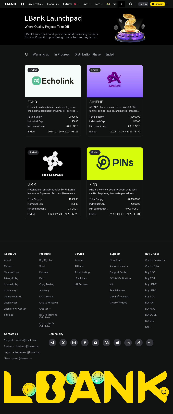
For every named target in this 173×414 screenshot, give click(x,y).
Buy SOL (150, 296)
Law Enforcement (120, 296)
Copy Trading (46, 284)
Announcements (119, 266)
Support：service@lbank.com (20, 340)
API (111, 284)
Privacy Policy (11, 278)
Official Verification (120, 278)
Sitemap (8, 314)
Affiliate (79, 266)
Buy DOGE (151, 314)
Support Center (118, 272)
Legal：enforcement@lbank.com (22, 352)
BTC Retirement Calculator (48, 316)
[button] (120, 4)
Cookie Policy (11, 284)
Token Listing (82, 272)
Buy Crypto (45, 260)
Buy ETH (150, 278)
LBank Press (10, 302)
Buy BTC (150, 272)
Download (115, 260)
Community (10, 290)
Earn (41, 278)
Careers (8, 266)
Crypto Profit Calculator (46, 325)
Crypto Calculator (155, 260)
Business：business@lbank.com (21, 346)
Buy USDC (150, 290)
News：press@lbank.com (18, 358)
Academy (44, 290)
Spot (42, 266)
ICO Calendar (46, 296)
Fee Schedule (117, 290)
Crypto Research (48, 302)
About (7, 260)
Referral (79, 260)
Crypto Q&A (152, 266)
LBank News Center (15, 308)
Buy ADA (150, 308)
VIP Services (81, 284)
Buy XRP (149, 302)
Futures (43, 272)
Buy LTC (149, 321)
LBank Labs (81, 278)
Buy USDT (151, 284)
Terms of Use (11, 272)
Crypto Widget (118, 302)
